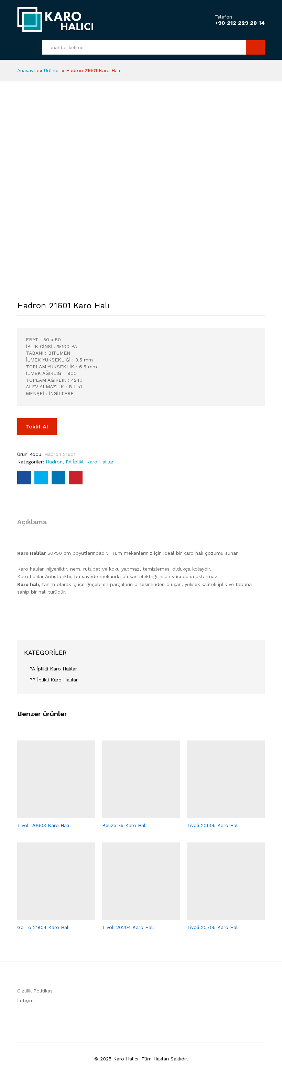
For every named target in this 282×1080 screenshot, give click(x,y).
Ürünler (52, 70)
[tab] (35, 525)
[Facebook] (148, 989)
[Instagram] (180, 989)
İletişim (25, 1000)
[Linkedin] (169, 989)
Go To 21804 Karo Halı (43, 927)
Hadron (54, 461)
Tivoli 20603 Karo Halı (43, 825)
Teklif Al (37, 426)
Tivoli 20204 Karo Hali (128, 927)
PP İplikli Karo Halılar (53, 679)
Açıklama (32, 522)
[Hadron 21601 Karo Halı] (24, 477)
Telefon (223, 17)
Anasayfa (27, 70)
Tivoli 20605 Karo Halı (213, 825)
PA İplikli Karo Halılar (89, 461)
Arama (255, 47)
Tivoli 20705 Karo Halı (213, 927)
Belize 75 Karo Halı (124, 825)
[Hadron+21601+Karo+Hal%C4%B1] (41, 477)
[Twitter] (158, 989)
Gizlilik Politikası (35, 990)
